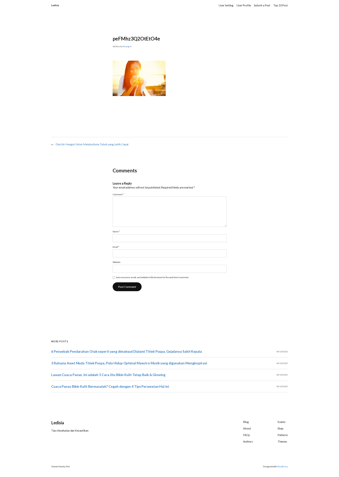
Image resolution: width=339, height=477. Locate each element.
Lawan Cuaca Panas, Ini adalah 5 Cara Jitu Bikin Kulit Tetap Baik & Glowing (108, 375)
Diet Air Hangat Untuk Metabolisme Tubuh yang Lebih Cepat (92, 144)
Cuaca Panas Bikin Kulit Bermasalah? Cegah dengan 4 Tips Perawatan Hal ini (110, 386)
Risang (126, 46)
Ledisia (55, 5)
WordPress (282, 466)
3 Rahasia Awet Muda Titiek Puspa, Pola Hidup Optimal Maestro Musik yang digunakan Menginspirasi (129, 363)
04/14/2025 (282, 351)
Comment (118, 194)
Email (116, 247)
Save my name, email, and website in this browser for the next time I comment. (152, 277)
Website (116, 262)
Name (116, 231)
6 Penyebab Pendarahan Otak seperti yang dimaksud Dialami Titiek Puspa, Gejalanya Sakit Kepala (126, 351)
